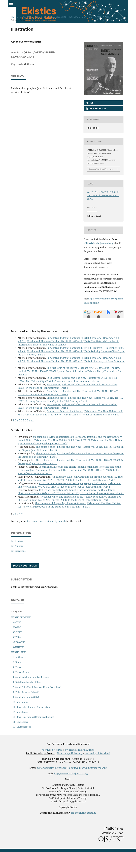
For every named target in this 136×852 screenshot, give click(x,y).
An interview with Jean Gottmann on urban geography (83, 476)
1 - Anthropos (19, 657)
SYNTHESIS (18, 647)
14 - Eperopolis (20, 721)
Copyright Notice (68, 807)
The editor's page (46, 446)
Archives (26, 16)
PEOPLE (17, 627)
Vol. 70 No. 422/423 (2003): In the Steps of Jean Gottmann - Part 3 (72, 16)
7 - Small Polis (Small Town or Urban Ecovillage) (37, 686)
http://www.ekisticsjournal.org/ (71, 773)
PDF (91, 102)
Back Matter (54, 377)
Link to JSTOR (97, 108)
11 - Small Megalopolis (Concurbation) (32, 706)
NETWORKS (19, 642)
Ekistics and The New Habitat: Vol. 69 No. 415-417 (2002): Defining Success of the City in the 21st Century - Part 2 (70, 399)
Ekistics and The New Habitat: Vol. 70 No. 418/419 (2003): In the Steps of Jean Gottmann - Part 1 (69, 485)
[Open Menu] (11, 3)
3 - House (17, 667)
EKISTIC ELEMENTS (21, 617)
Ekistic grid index (57, 397)
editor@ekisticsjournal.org (98, 243)
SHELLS (17, 637)
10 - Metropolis (20, 701)
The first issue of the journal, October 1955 (71, 367)
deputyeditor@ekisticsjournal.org (88, 767)
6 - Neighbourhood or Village (27, 682)
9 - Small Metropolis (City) (26, 696)
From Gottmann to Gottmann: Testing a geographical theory (73, 483)
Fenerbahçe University (70, 753)
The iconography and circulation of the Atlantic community (72, 496)
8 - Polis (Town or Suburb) (26, 691)
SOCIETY (17, 632)
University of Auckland (97, 753)
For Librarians (18, 550)
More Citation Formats (101, 169)
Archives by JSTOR (52, 749)
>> (32, 420)
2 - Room (17, 662)
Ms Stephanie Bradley (83, 812)
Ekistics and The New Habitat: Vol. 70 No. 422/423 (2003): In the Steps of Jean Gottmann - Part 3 (67, 386)
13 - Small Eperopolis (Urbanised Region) (33, 716)
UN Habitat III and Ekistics (79, 749)
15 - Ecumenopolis (22, 726)
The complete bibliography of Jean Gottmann (60, 503)
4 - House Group (21, 672)
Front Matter (54, 391)
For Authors (17, 545)
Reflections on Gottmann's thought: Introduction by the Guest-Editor (77, 490)
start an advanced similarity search (46, 521)
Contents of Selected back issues (65, 411)
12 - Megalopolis (21, 711)
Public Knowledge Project (40, 753)
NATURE (17, 622)
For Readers (17, 540)
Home (14, 16)
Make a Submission (25, 565)
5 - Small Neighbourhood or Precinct (31, 677)
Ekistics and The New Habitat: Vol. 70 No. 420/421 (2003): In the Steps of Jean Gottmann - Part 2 (67, 406)
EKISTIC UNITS (18, 652)
